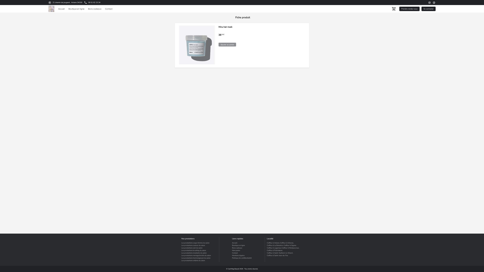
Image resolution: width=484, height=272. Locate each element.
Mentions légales (238, 255)
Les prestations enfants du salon (193, 260)
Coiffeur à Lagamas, (274, 248)
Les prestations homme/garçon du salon (195, 258)
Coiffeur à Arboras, (287, 243)
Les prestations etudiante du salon (194, 253)
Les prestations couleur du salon (193, 245)
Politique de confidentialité (242, 258)
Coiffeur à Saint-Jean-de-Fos (277, 255)
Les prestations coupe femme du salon (195, 243)
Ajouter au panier (227, 44)
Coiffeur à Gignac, (290, 245)
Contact (235, 253)
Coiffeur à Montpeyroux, (290, 248)
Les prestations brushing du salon (193, 250)
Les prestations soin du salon (191, 248)
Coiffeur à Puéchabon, (275, 250)
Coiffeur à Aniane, (273, 243)
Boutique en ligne (238, 245)
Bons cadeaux (237, 248)
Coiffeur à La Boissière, (275, 245)
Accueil (234, 243)
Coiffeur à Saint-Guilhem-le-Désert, (280, 253)
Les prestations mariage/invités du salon (196, 255)
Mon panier (236, 250)
